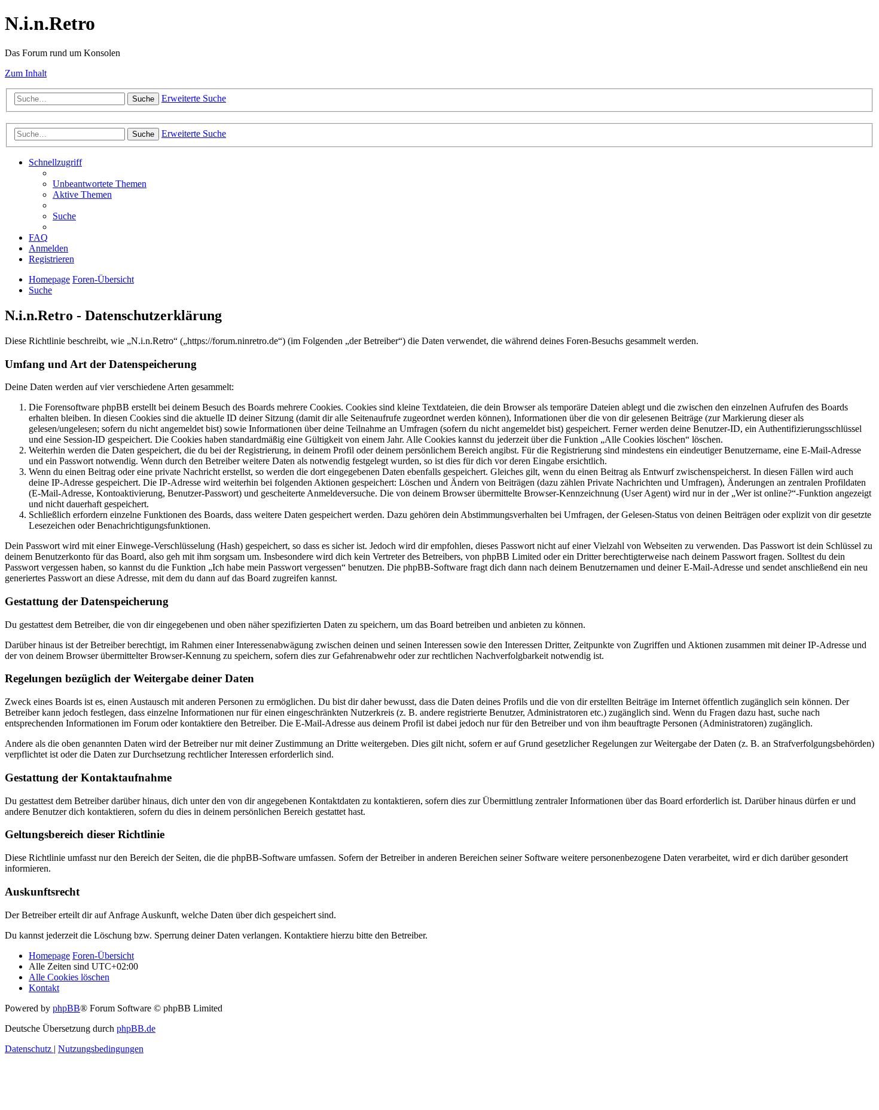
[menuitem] (99, 184)
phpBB (66, 1008)
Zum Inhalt (26, 73)
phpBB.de (136, 1028)
